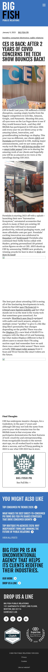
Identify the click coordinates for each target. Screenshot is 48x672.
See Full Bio (22, 482)
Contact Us (10, 612)
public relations (36, 38)
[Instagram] (12, 618)
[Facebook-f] (6, 618)
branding (6, 38)
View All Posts (9, 537)
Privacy (24, 657)
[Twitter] (19, 618)
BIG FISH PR (23, 32)
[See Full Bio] (29, 482)
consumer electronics (20, 38)
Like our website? (24, 667)
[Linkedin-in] (26, 618)
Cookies (24, 661)
